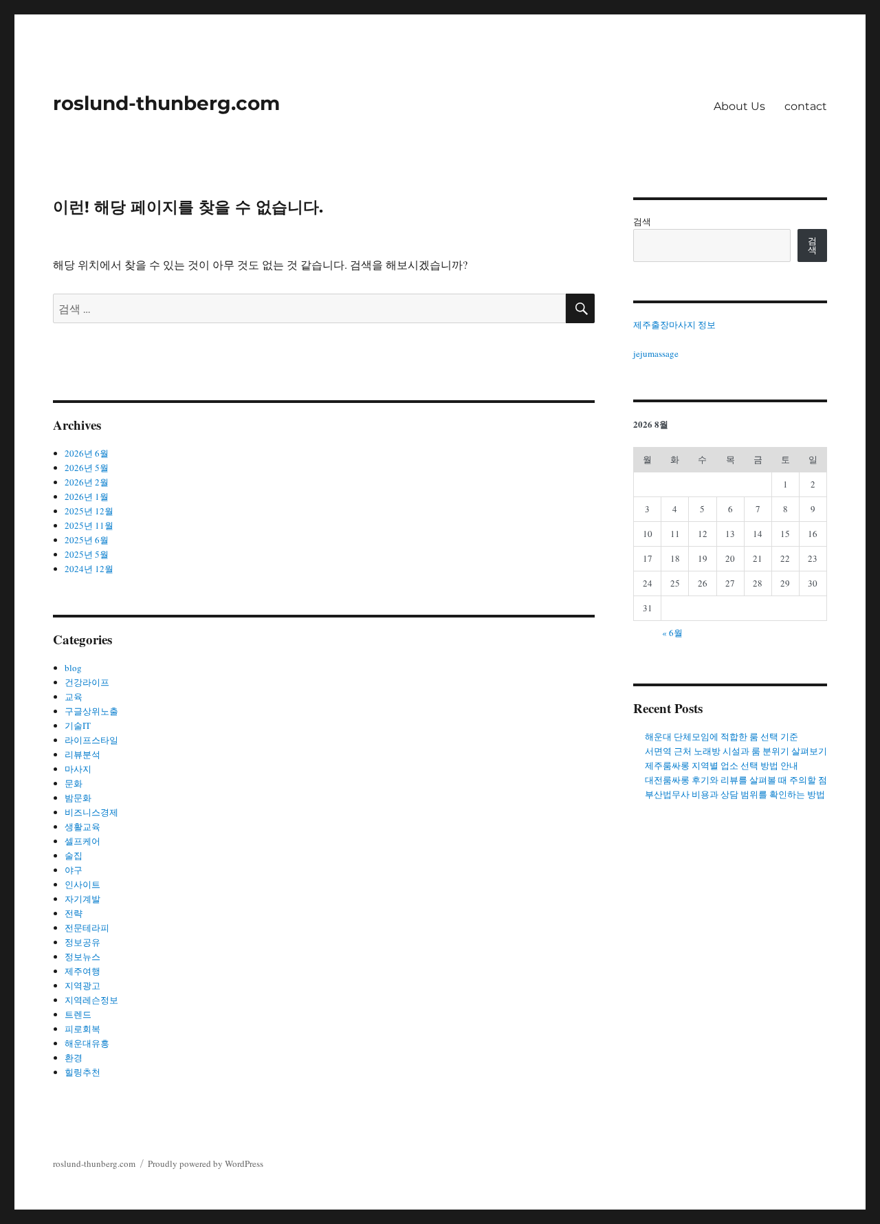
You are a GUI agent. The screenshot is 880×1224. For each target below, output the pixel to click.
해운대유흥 (87, 1043)
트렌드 (78, 1014)
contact (805, 106)
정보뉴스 (82, 956)
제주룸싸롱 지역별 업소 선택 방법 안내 (721, 765)
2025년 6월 (87, 540)
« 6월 (672, 632)
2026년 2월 (87, 482)
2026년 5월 (87, 467)
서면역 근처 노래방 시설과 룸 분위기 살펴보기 (736, 751)
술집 (73, 855)
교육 (73, 696)
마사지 (78, 769)
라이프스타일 (91, 740)
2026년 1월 (87, 496)
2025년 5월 (87, 554)
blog (73, 668)
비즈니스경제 (91, 812)
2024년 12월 (89, 568)
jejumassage (656, 353)
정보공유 (82, 942)
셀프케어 (82, 841)
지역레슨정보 (91, 1000)
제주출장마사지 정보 (674, 324)
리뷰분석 (82, 754)
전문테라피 (87, 927)
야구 (73, 870)
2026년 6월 (87, 453)
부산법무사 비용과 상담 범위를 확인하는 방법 (735, 794)
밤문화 (78, 797)
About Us (739, 106)
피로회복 (82, 1029)
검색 (642, 221)
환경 (73, 1057)
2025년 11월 (89, 525)
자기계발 (82, 899)
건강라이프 (87, 682)
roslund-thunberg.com (166, 103)
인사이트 (82, 884)
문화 (73, 783)
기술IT (78, 725)
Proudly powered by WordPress (205, 1163)
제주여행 (82, 971)
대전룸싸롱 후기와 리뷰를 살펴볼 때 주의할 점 (736, 780)
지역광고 (82, 985)
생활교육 (82, 826)
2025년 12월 (89, 511)
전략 (73, 913)
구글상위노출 (91, 711)
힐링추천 (82, 1072)
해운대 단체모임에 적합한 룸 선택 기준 (721, 736)
